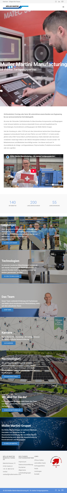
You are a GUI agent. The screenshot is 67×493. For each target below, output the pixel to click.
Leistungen (38, 471)
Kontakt (36, 474)
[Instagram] (56, 1)
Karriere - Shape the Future (11, 1)
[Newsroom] (62, 1)
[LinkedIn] (59, 1)
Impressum (22, 462)
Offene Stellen (39, 460)
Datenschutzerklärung (26, 464)
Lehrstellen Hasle (40, 463)
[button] (33, 233)
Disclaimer (22, 467)
